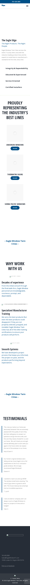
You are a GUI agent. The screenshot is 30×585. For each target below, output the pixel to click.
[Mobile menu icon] (27, 6)
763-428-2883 (16, 2)
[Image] (15, 133)
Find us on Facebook (8, 566)
